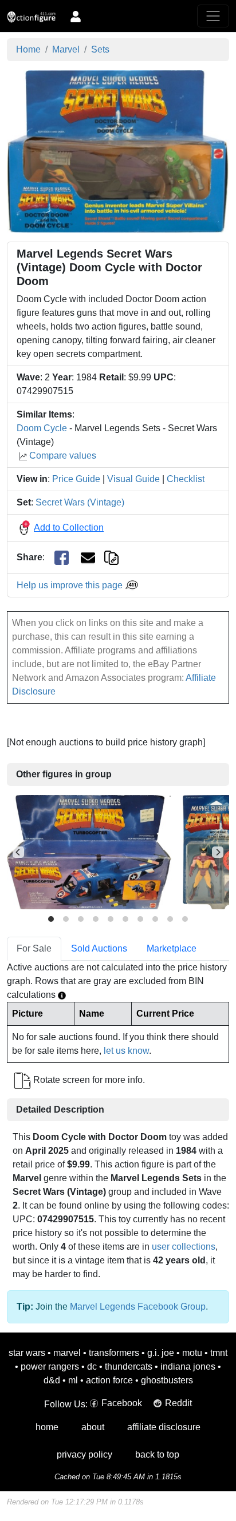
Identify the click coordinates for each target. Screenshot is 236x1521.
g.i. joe (160, 1353)
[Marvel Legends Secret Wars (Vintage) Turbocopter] (89, 851)
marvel (67, 1353)
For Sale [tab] (34, 948)
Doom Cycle (42, 428)
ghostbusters (167, 1380)
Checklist (185, 479)
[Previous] (18, 852)
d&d (52, 1380)
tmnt (218, 1353)
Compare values (62, 455)
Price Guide (76, 479)
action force (109, 1380)
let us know (126, 1051)
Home (28, 49)
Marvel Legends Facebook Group (138, 1306)
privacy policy (84, 1454)
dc (92, 1366)
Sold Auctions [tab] (99, 948)
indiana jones (187, 1366)
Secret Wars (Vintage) (80, 502)
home (47, 1427)
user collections (183, 1246)
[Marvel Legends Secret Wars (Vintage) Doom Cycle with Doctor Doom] (118, 150)
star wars (27, 1353)
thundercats (128, 1366)
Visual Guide (133, 479)
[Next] (217, 852)
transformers (114, 1353)
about (92, 1427)
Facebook (121, 1403)
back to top (157, 1454)
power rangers (50, 1366)
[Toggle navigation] (213, 16)
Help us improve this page (71, 585)
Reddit (178, 1403)
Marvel (66, 49)
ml (73, 1380)
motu (192, 1353)
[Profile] (75, 16)
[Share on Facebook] (61, 558)
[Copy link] (111, 557)
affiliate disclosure (163, 1427)
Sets (100, 49)
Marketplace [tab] (171, 948)
